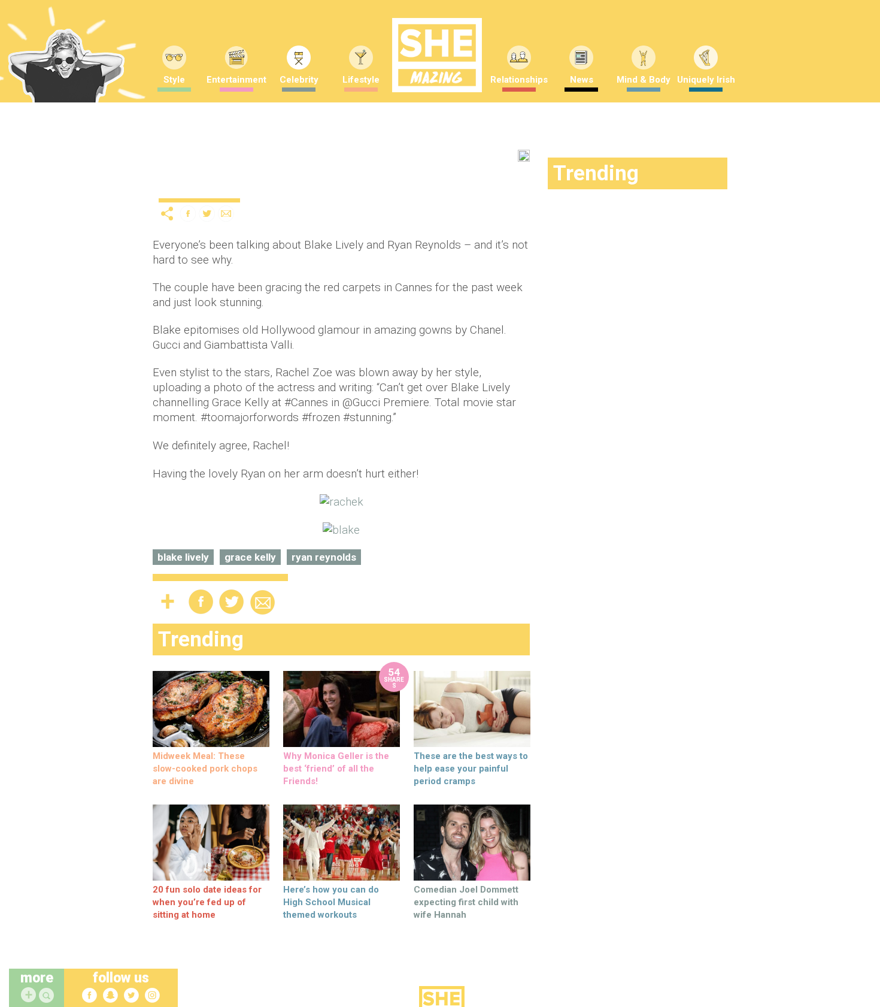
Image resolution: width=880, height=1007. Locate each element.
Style (174, 79)
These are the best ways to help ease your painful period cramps (471, 769)
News (581, 79)
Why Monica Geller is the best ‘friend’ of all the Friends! (336, 769)
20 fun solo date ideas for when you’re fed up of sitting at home (207, 902)
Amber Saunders (311, 185)
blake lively (183, 557)
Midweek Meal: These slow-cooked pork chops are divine (205, 769)
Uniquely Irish (706, 79)
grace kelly (250, 557)
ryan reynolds (324, 557)
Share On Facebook (188, 213)
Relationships (519, 79)
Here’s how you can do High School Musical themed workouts (331, 902)
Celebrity (299, 79)
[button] (48, 996)
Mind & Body (643, 79)
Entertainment (236, 79)
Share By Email (226, 213)
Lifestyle (361, 79)
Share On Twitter (207, 213)
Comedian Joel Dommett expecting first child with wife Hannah (466, 902)
